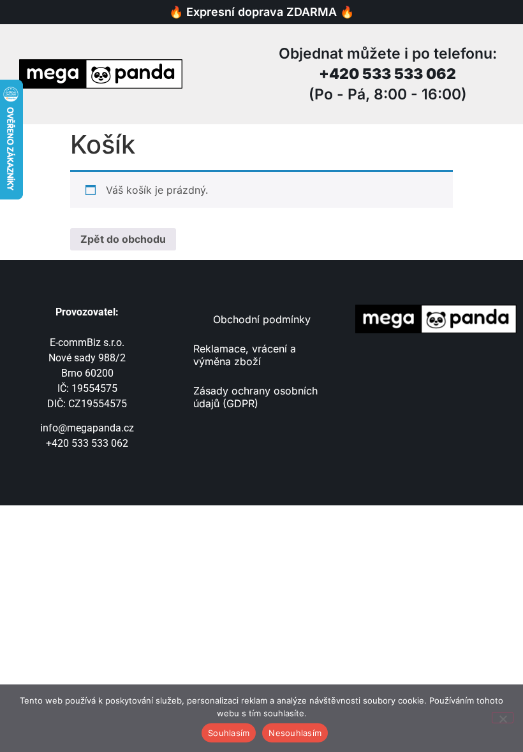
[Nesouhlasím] (502, 717)
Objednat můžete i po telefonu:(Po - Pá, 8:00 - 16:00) (388, 74)
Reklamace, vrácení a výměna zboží (244, 355)
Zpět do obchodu (123, 239)
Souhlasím (228, 733)
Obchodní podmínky (262, 319)
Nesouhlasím (295, 733)
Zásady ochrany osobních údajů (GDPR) (255, 397)
